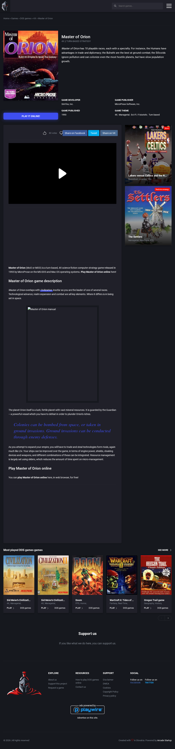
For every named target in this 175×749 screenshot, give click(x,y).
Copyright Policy (110, 691)
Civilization (46, 290)
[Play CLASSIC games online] (5, 6)
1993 (64, 114)
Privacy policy (109, 696)
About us (52, 679)
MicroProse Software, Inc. (127, 104)
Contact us (81, 687)
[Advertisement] (81, 5)
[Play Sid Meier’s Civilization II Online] (53, 575)
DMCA (106, 683)
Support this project (57, 683)
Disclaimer (108, 679)
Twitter (149, 683)
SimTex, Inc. (67, 104)
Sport (167, 128)
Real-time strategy (162, 189)
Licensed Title (145, 179)
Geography (149, 603)
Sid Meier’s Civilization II (54, 600)
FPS (77, 603)
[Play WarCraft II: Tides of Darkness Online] (121, 575)
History (158, 603)
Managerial (124, 114)
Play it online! (31, 116)
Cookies (107, 687)
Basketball (133, 179)
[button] (161, 618)
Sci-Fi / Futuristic (139, 114)
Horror (83, 603)
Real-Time (144, 240)
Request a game (56, 687)
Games (14, 18)
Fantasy (113, 603)
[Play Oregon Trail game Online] (156, 575)
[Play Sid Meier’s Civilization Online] (18, 575)
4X (34, 18)
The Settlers (135, 236)
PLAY (9, 608)
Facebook (135, 683)
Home (6, 18)
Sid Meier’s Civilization (19, 600)
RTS (151, 240)
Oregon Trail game (154, 600)
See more (163, 550)
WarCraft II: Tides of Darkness (126, 600)
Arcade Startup (164, 740)
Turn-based (154, 114)
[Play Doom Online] (87, 575)
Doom (79, 600)
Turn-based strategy (78, 41)
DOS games (25, 18)
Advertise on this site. (87, 717)
